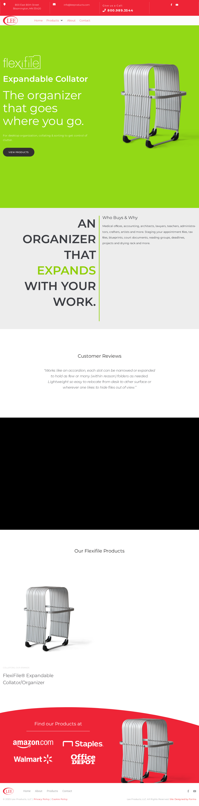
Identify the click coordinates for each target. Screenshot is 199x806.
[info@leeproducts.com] (54, 4)
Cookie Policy (60, 799)
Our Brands (22, 667)
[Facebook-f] (171, 5)
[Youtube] (177, 5)
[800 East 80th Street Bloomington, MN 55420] (4, 4)
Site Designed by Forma (183, 799)
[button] (55, 20)
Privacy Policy (42, 799)
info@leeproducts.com (77, 4)
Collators (9, 667)
